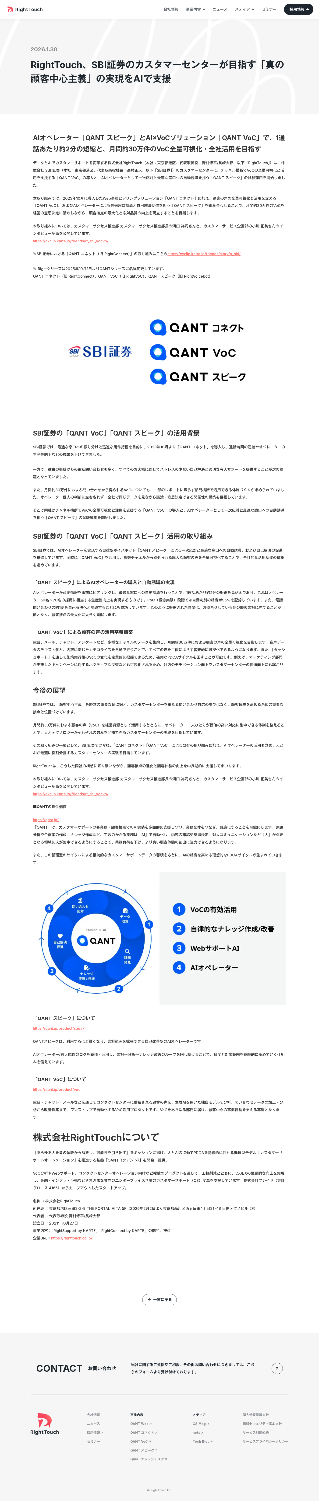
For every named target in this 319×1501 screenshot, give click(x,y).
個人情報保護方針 (256, 1415)
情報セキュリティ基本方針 (262, 1423)
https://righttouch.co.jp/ (71, 1238)
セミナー (269, 9)
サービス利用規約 (256, 1432)
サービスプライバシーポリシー (265, 1441)
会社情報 (170, 9)
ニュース (220, 9)
